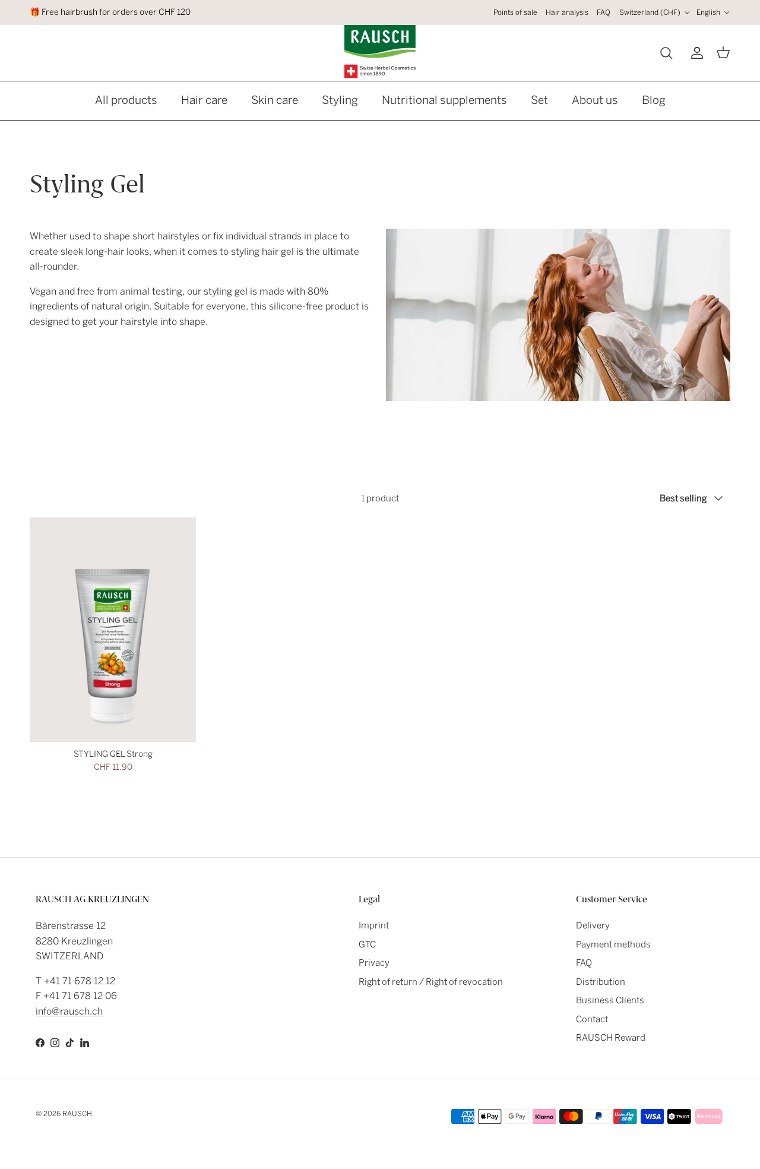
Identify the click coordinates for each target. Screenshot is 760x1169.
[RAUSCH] (380, 51)
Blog (654, 100)
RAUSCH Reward (610, 1037)
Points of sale (515, 12)
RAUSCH (77, 1114)
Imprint (374, 925)
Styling (340, 100)
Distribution (600, 982)
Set (539, 100)
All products (126, 100)
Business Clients (610, 1000)
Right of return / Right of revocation (431, 982)
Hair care (204, 100)
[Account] (694, 53)
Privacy (374, 963)
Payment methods (613, 944)
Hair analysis (567, 12)
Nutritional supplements (444, 100)
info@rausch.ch (69, 1011)
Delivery (593, 925)
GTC (367, 944)
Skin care (274, 100)
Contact (592, 1019)
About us (595, 100)
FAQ (603, 12)
